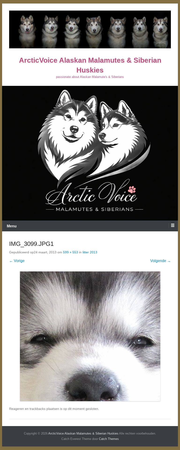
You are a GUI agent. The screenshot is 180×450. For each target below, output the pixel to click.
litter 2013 (89, 252)
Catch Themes (109, 439)
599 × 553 (70, 252)
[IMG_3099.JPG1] (90, 336)
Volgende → (160, 261)
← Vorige (17, 261)
